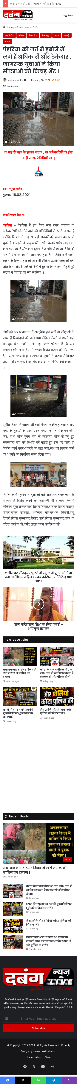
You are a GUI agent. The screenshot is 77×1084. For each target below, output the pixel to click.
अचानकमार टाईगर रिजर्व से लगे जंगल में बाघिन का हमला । (19, 673)
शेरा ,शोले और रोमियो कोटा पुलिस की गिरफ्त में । (56, 711)
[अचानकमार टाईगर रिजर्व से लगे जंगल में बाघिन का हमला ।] (20, 656)
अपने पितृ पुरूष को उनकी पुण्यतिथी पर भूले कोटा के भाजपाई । (37, 3)
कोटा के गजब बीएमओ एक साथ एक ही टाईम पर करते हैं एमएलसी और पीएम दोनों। (56, 673)
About (38, 1057)
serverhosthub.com (44, 1051)
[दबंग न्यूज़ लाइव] (18, 15)
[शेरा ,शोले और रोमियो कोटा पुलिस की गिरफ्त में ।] (57, 696)
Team (48, 1057)
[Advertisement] (38, 62)
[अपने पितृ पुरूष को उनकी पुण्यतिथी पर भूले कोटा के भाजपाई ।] (20, 696)
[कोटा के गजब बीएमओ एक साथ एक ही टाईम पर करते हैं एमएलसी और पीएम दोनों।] (57, 656)
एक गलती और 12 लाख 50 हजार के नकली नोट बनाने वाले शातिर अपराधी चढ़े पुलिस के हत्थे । (48, 941)
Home (29, 1057)
